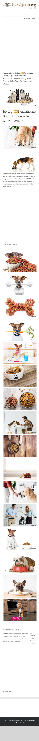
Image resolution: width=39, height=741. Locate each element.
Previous (28, 18)
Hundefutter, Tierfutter (11, 244)
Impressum (26, 723)
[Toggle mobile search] (31, 8)
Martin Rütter (8, 691)
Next (33, 18)
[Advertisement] (19, 46)
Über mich (12, 723)
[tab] (10, 244)
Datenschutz (19, 723)
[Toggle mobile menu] (35, 8)
